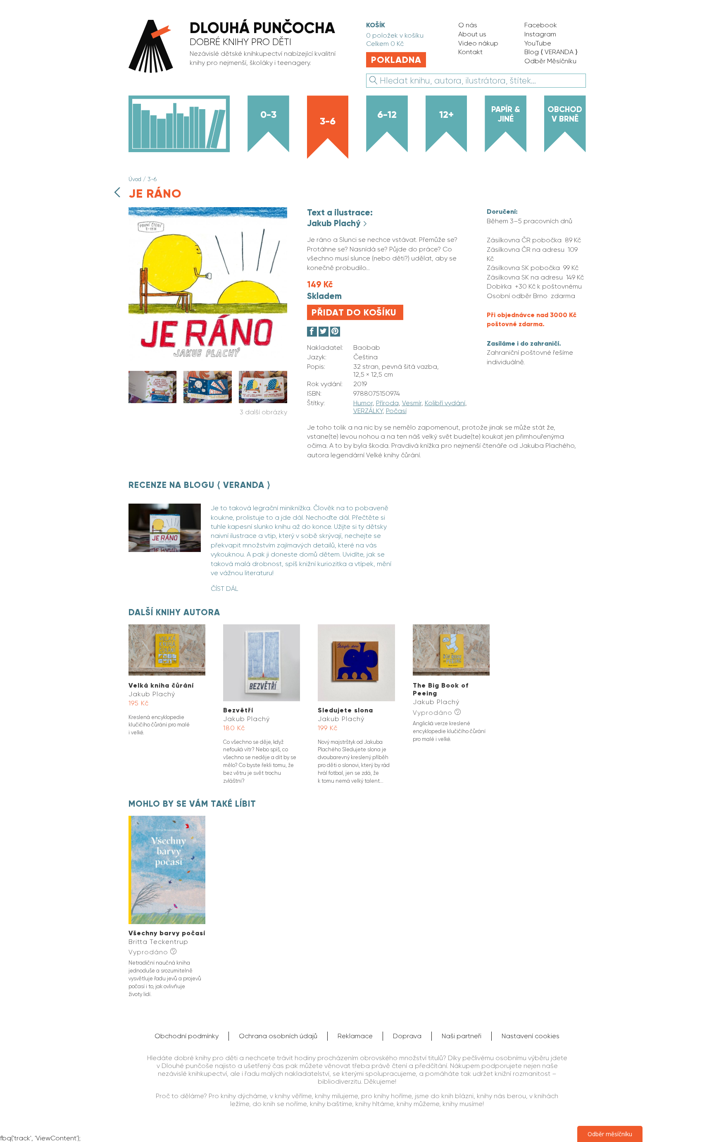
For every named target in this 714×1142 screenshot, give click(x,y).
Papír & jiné (505, 114)
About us (472, 34)
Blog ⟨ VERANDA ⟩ (551, 52)
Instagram (540, 34)
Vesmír (411, 403)
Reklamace (355, 1036)
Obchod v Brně (564, 114)
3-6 (328, 121)
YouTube (537, 43)
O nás (467, 25)
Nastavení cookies (530, 1036)
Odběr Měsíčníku (550, 61)
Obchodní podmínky (187, 1036)
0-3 (268, 114)
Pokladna (396, 59)
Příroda (387, 403)
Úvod (135, 179)
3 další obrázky (263, 412)
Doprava (407, 1036)
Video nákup (478, 43)
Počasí (396, 411)
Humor (363, 403)
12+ (446, 114)
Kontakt (470, 52)
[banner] (238, 47)
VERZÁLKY (368, 411)
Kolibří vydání (445, 403)
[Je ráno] (208, 362)
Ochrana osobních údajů (278, 1036)
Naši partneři (461, 1036)
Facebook (540, 25)
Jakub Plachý (334, 223)
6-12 (387, 114)
